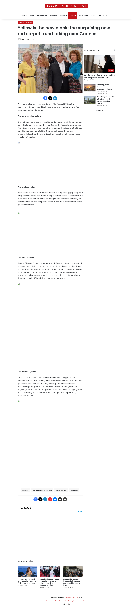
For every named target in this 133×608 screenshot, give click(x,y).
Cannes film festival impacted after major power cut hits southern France (72, 582)
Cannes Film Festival (43, 490)
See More (99, 111)
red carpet (61, 490)
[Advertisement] (50, 535)
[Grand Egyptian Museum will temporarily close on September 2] (89, 87)
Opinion (94, 15)
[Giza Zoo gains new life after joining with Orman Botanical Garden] (89, 100)
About (48, 601)
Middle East (42, 15)
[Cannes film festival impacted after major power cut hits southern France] (73, 571)
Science (63, 15)
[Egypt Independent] (66, 6)
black (26, 490)
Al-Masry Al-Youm (71, 598)
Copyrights (71, 601)
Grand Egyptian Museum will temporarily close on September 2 (105, 88)
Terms (85, 601)
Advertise (54, 601)
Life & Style (83, 15)
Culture (73, 15)
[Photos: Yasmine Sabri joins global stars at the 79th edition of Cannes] (27, 571)
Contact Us (62, 601)
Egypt (24, 15)
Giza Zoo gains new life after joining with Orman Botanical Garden (106, 100)
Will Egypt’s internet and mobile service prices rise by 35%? (99, 76)
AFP (22, 39)
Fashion (29, 22)
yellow (75, 490)
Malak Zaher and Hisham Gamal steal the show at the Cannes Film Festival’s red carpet (49, 582)
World (32, 15)
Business (53, 15)
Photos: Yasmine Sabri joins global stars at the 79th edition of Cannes (27, 581)
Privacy (79, 601)
